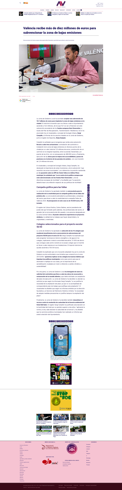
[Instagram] (54, 114)
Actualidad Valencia (98, 95)
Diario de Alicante (66, 462)
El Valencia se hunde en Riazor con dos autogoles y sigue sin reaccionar (60, 422)
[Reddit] (68, 114)
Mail (87, 451)
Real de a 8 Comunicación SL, (49, 485)
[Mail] (85, 451)
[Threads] (85, 465)
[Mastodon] (62, 114)
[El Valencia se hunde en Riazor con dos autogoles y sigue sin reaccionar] (49, 14)
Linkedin (88, 448)
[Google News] (50, 114)
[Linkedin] (66, 114)
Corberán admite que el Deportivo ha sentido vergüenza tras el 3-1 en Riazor (43, 422)
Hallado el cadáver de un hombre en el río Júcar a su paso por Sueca (78, 422)
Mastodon (88, 462)
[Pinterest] (70, 114)
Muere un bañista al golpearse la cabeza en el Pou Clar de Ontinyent (77, 434)
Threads (88, 464)
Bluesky (87, 460)
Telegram (88, 453)
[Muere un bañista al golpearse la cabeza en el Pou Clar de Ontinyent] (78, 429)
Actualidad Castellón (67, 464)
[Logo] (61, 4)
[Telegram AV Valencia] (61, 361)
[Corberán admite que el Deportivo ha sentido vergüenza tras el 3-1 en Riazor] (21, 14)
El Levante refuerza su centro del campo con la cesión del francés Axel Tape (44, 434)
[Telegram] (60, 114)
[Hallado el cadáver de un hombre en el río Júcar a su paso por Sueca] (78, 14)
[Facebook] (56, 114)
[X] (58, 114)
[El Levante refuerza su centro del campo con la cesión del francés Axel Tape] (44, 429)
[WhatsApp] (85, 458)
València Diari (65, 465)
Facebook (88, 444)
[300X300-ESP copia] (61, 400)
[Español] (27, 2)
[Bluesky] (64, 114)
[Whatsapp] (52, 114)
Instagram (88, 446)
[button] (20, 3)
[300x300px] (61, 384)
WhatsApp (88, 458)
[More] (72, 114)
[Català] (24, 2)
